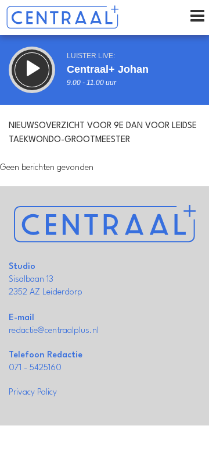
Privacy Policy (33, 392)
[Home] (62, 17)
